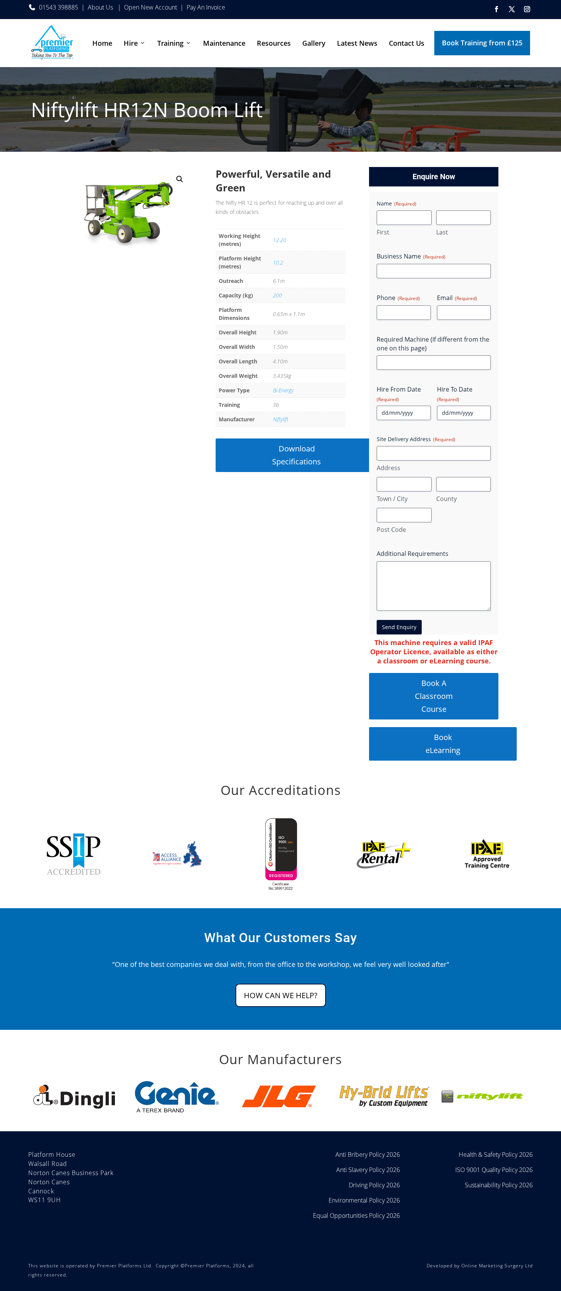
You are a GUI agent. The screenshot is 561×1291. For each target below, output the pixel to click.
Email (457, 298)
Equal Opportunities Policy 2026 (356, 1215)
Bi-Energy (283, 390)
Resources (274, 43)
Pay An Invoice (206, 7)
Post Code (391, 529)
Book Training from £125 (482, 42)
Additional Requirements (412, 553)
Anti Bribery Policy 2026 (367, 1154)
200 (277, 295)
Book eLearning (443, 743)
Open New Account (150, 7)
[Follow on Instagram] (527, 9)
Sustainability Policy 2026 (499, 1185)
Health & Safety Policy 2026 (496, 1154)
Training (170, 43)
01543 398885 (58, 7)
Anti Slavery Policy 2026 (368, 1170)
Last (442, 232)
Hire (131, 43)
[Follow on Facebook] (496, 9)
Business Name (411, 256)
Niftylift (280, 419)
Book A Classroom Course (434, 696)
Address (388, 468)
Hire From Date (399, 394)
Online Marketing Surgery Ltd (497, 1265)
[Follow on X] (512, 9)
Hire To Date (454, 394)
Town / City (392, 499)
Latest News (357, 43)
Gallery (314, 43)
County (446, 499)
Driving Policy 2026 (374, 1185)
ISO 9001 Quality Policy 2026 (494, 1170)
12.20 (279, 240)
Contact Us (406, 43)
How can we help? (281, 995)
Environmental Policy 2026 (364, 1200)
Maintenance (224, 43)
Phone (398, 298)
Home (102, 43)
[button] (180, 179)
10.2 (278, 262)
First (383, 232)
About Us (101, 7)
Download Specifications (296, 455)
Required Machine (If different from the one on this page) (433, 343)
